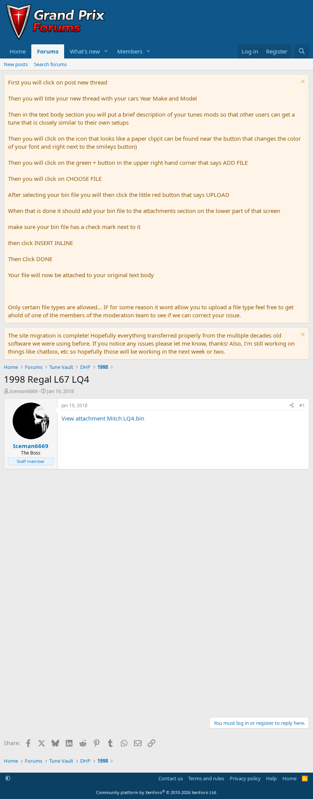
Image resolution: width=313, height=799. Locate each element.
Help (271, 778)
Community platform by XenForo (156, 792)
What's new (85, 51)
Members (129, 51)
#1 (302, 405)
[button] (106, 51)
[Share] (292, 405)
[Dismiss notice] (301, 82)
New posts (16, 64)
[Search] (301, 51)
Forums (47, 51)
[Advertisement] (156, 531)
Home (18, 51)
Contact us (170, 778)
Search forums (50, 64)
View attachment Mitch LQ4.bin (102, 418)
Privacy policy (245, 778)
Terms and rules (206, 778)
